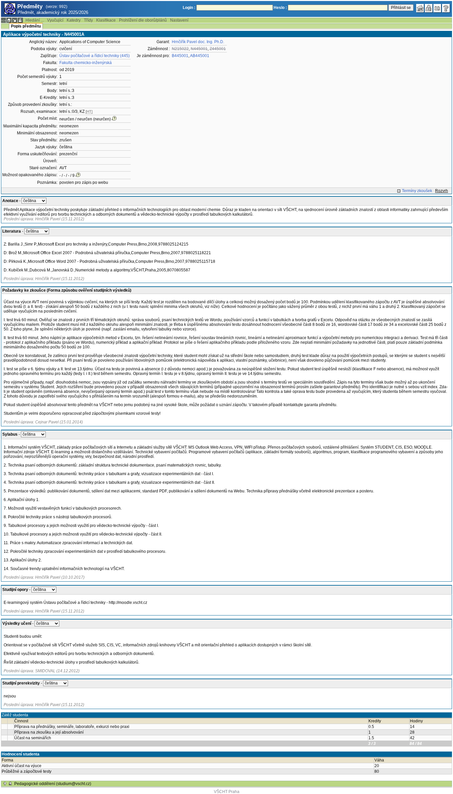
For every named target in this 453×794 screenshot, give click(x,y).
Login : (189, 7)
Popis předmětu (26, 26)
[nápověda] (446, 8)
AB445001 (199, 55)
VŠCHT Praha (226, 791)
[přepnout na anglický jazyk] (437, 8)
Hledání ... (35, 20)
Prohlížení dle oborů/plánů (143, 20)
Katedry (74, 20)
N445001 (199, 48)
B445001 (180, 55)
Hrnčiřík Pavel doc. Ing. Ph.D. (198, 41)
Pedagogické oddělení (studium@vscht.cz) (52, 783)
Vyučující (55, 20)
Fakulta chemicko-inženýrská (85, 62)
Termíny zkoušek (417, 190)
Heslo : (280, 7)
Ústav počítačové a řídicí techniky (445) (94, 55)
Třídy (88, 20)
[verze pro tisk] (20, 20)
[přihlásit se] (428, 8)
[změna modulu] (14, 20)
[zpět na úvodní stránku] (420, 8)
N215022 (180, 48)
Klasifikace (106, 20)
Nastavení (179, 20)
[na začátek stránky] (5, 783)
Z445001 (218, 48)
